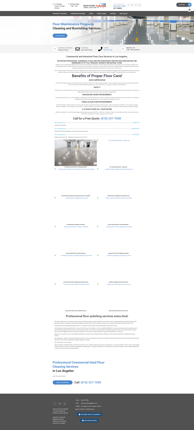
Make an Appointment (62, 382)
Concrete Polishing (60, 13)
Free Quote (124, 13)
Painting (113, 13)
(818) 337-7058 (119, 6)
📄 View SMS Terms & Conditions (89, 414)
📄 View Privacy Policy (89, 420)
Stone (91, 13)
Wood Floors (101, 13)
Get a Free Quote (60, 35)
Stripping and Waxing (77, 13)
